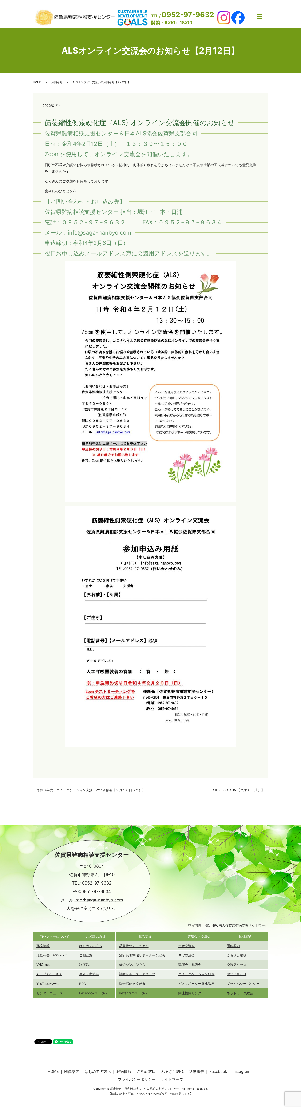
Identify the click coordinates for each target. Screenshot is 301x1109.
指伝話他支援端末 (132, 984)
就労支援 (145, 936)
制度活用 (85, 965)
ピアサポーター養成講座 (196, 984)
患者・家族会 (89, 974)
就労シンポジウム (132, 965)
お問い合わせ (236, 974)
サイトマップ (172, 1079)
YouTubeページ (47, 984)
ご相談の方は (96, 936)
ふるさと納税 (236, 955)
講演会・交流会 (199, 936)
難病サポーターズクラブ (137, 974)
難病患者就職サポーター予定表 (142, 955)
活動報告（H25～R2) (52, 955)
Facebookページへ (93, 993)
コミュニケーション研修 (196, 974)
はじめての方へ (90, 946)
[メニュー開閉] (259, 16)
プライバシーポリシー (243, 984)
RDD (82, 984)
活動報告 (196, 1071)
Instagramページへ (133, 993)
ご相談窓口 (87, 955)
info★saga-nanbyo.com (99, 899)
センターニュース (49, 993)
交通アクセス (236, 965)
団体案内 (245, 936)
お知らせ (57, 82)
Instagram (241, 1071)
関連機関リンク (189, 993)
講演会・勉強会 (189, 965)
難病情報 (43, 946)
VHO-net (43, 965)
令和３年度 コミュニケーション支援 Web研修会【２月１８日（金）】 (90, 790)
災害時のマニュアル (134, 946)
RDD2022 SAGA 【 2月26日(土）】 (238, 790)
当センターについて (54, 936)
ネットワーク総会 (240, 993)
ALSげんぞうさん (49, 974)
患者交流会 (186, 946)
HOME (37, 82)
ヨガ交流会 (186, 955)
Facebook (218, 1071)
